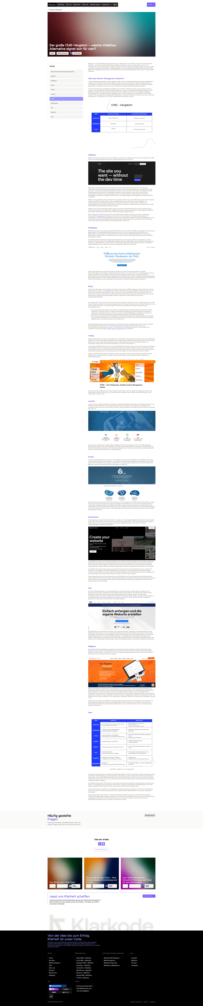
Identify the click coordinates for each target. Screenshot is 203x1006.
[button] (106, 4)
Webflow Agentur (95, 4)
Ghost (52, 85)
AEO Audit (85, 4)
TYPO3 (53, 90)
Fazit (52, 117)
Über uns (69, 4)
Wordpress (54, 81)
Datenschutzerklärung (136, 1002)
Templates (100, 216)
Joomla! (53, 94)
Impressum (152, 1002)
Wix (52, 108)
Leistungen (61, 4)
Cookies (146, 1002)
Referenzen (76, 4)
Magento (53, 112)
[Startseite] (52, 4)
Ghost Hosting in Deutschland (116, 329)
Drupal (52, 99)
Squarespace (54, 103)
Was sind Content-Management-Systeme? (62, 72)
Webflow (53, 76)
